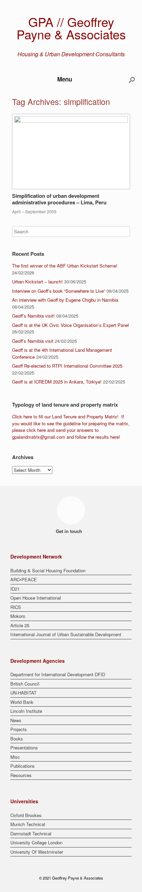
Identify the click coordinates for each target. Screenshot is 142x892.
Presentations (24, 747)
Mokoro (17, 616)
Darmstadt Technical (30, 833)
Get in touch (69, 531)
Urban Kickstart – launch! (37, 281)
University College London (36, 842)
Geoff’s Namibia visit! (33, 315)
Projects (18, 729)
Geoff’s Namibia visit (32, 341)
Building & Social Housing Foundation (47, 570)
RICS (15, 607)
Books (16, 738)
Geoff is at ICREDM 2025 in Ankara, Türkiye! (57, 381)
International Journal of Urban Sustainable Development (65, 634)
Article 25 (19, 625)
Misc (15, 757)
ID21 (15, 588)
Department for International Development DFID (57, 674)
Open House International (35, 597)
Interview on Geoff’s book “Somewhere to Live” (58, 291)
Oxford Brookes (26, 815)
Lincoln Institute (26, 711)
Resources (21, 775)
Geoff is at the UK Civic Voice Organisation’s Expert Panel (70, 325)
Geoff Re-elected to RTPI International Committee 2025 (67, 365)
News (15, 720)
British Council (24, 683)
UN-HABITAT (23, 692)
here (27, 416)
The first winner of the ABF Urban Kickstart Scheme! (65, 265)
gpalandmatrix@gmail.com (38, 437)
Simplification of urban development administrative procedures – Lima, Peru (59, 199)
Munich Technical (27, 824)
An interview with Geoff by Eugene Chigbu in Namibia (65, 300)
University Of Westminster (36, 852)
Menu (64, 79)
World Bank (21, 702)
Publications (22, 766)
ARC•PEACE (23, 579)
